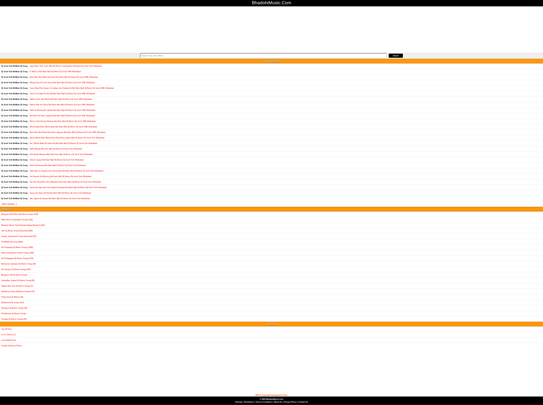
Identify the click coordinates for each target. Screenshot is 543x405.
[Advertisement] (271, 29)
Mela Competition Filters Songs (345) (17, 253)
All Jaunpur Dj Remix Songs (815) (16, 269)
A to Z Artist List (8, 335)
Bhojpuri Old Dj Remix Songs (14, 275)
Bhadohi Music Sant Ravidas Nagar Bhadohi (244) (23, 225)
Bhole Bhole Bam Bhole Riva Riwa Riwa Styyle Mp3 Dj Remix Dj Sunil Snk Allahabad (67, 138)
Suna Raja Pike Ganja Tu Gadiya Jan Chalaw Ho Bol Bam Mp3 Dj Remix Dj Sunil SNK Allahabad (72, 88)
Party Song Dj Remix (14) (12, 297)
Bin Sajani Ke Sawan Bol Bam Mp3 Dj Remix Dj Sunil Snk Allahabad (60, 198)
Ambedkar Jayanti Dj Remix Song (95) (17, 280)
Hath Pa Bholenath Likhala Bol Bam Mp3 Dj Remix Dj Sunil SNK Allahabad (62, 110)
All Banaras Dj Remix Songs (13, 313)
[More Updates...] (9, 204)
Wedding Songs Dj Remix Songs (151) (18, 291)
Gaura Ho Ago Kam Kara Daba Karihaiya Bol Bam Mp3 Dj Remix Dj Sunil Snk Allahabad (68, 187)
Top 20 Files (6, 329)
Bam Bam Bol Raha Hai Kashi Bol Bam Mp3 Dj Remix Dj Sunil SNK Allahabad (64, 77)
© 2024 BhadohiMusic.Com (271, 399)
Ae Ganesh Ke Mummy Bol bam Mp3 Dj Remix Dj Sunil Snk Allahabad (60, 176)
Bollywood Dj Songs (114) (12, 302)
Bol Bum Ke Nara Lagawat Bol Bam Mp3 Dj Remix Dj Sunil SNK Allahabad (62, 116)
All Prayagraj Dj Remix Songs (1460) (17, 247)
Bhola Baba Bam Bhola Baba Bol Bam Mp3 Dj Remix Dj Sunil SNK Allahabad (63, 127)
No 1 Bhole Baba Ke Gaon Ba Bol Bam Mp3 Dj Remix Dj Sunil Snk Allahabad (63, 143)
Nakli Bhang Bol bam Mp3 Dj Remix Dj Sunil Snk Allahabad (56, 149)
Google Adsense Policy (11, 346)
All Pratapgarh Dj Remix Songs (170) (17, 258)
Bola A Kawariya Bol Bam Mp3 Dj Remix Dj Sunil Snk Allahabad (58, 165)
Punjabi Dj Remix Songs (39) (13, 319)
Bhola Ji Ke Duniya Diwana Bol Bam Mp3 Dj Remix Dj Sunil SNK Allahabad (63, 121)
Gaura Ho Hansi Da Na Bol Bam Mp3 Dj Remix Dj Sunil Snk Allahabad (60, 193)
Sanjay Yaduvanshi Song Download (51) (18, 236)
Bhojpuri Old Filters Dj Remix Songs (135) (19, 214)
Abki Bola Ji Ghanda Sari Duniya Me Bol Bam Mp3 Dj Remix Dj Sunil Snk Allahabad (66, 171)
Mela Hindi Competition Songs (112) (17, 220)
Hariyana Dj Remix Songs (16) (14, 308)
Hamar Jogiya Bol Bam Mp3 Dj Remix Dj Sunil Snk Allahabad (57, 160)
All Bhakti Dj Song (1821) (12, 242)
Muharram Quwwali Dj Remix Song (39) (18, 264)
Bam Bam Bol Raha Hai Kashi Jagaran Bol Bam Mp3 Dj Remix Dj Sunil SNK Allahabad (67, 132)
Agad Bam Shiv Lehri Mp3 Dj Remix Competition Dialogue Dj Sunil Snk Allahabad (66, 66)
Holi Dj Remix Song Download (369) (17, 231)
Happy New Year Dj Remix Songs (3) (17, 286)
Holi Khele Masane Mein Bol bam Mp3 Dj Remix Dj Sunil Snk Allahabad (61, 154)
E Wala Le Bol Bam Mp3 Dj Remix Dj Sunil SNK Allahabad (55, 71)
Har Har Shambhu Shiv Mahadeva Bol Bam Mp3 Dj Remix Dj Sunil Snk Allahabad (65, 182)
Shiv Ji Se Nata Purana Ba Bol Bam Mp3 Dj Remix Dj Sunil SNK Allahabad (62, 94)
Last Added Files (8, 340)
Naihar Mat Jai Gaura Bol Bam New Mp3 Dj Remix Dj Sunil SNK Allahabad (62, 105)
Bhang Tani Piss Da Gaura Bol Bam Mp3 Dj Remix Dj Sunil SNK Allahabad (62, 83)
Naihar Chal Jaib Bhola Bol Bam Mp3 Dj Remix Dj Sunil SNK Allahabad (61, 99)
